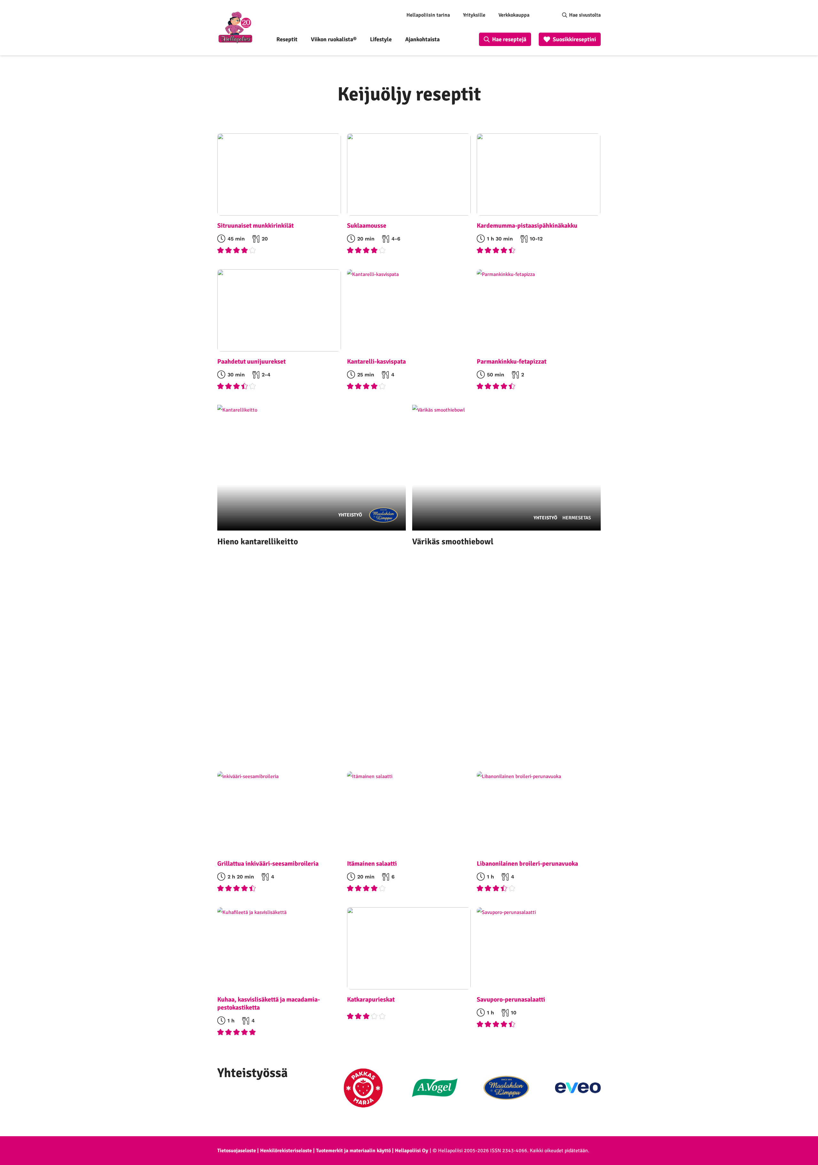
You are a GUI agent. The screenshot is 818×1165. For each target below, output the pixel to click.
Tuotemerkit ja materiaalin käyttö (353, 1150)
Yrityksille (474, 15)
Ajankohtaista (422, 39)
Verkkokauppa (513, 15)
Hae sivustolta (585, 15)
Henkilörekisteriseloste (286, 1150)
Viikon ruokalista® (334, 39)
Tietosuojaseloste (236, 1150)
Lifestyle (381, 39)
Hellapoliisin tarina (428, 15)
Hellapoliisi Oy (411, 1150)
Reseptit (286, 39)
